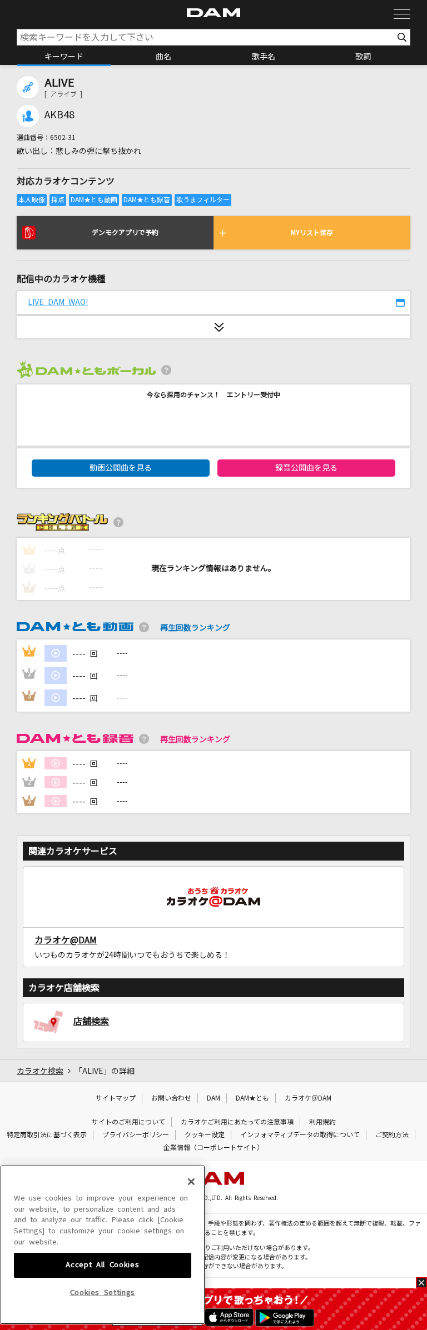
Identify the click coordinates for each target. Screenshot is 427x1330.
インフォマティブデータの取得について (300, 1135)
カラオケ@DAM (65, 940)
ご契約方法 (392, 1135)
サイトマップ (116, 1098)
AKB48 (59, 115)
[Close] (191, 1181)
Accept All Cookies (102, 1264)
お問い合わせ (171, 1098)
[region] (102, 1244)
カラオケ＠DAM (308, 1098)
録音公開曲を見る (306, 468)
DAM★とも (252, 1098)
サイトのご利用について (128, 1122)
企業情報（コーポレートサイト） (213, 1147)
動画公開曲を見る (121, 468)
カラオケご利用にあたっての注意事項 (237, 1122)
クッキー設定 (205, 1135)
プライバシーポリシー (135, 1135)
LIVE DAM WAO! (58, 302)
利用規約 (322, 1122)
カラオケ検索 (40, 1071)
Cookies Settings (103, 1292)
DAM (213, 1098)
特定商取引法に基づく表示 (47, 1135)
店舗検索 (91, 1021)
